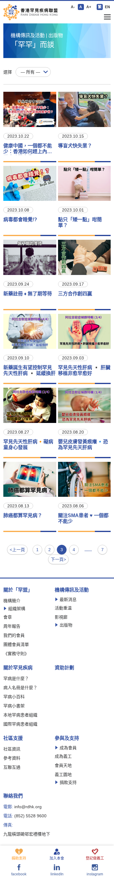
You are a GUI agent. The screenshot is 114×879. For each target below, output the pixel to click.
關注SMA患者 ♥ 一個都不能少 (83, 518)
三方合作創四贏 (75, 293)
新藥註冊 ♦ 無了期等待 (27, 293)
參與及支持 (67, 738)
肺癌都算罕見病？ (22, 515)
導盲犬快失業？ (75, 145)
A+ (88, 7)
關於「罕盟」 (18, 590)
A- (73, 7)
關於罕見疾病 (18, 667)
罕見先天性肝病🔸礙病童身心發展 (28, 444)
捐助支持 (19, 858)
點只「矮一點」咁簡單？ (80, 222)
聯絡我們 (13, 796)
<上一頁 (17, 549)
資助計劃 (64, 667)
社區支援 (13, 738)
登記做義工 (95, 858)
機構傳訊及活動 (72, 590)
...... (88, 549)
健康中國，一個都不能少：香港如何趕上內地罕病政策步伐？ (27, 149)
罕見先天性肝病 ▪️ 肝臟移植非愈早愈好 (84, 370)
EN (107, 7)
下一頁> (58, 559)
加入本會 (57, 858)
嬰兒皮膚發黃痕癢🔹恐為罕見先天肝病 (83, 444)
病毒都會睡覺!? (20, 219)
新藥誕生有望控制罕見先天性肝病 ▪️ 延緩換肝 (29, 370)
